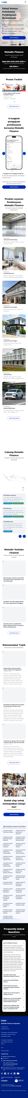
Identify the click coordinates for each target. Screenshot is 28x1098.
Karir (2, 1047)
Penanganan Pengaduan (7, 1040)
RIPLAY (3, 1043)
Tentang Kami (4, 1026)
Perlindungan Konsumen (7, 1042)
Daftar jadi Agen (5, 1050)
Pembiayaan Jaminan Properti (8, 1034)
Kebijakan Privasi (5, 1028)
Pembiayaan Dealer (5, 1036)
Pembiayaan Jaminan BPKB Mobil (9, 1032)
